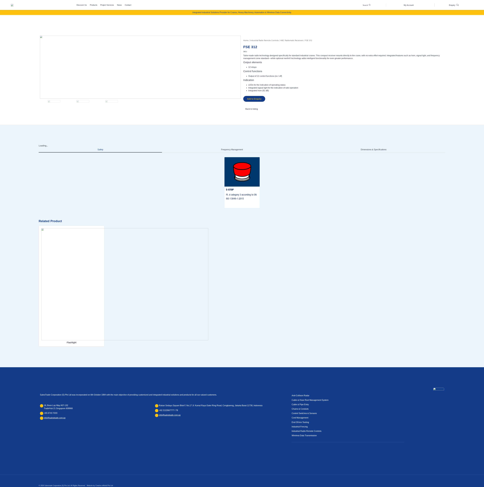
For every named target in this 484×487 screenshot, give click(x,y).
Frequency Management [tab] (232, 150)
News (119, 5)
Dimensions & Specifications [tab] (373, 150)
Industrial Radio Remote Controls (264, 40)
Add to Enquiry (254, 99)
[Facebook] (293, 453)
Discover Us (82, 5)
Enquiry (452, 5)
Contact (128, 5)
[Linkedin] (297, 453)
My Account (409, 5)
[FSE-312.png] (140, 67)
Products (93, 5)
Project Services (107, 5)
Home (246, 40)
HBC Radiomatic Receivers (291, 40)
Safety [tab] (100, 150)
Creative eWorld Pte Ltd (104, 485)
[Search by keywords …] (367, 5)
